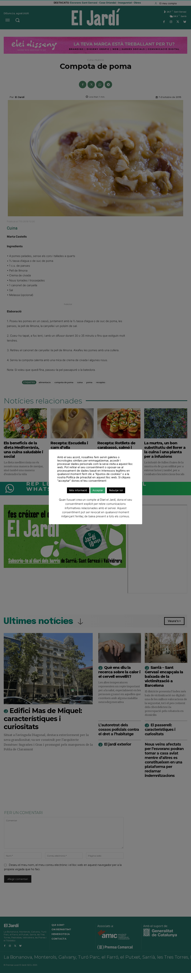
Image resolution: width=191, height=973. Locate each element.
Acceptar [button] (98, 490)
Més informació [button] (78, 490)
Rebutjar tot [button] (116, 490)
